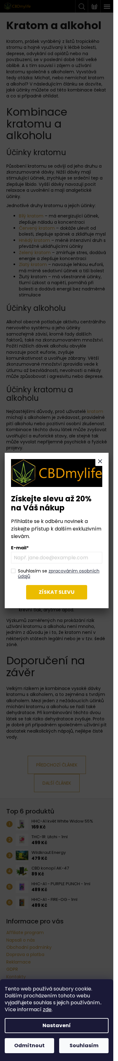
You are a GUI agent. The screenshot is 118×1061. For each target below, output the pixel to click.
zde (47, 1009)
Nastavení (56, 1025)
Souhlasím (84, 1045)
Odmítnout (29, 1045)
